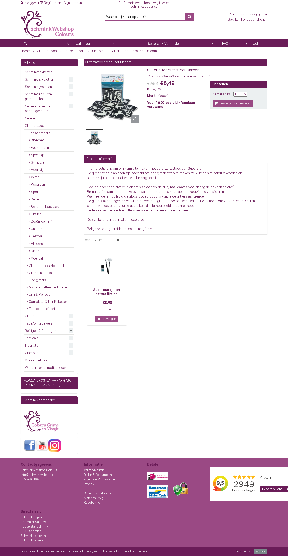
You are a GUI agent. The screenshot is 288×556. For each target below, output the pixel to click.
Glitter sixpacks (40, 273)
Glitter (29, 316)
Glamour (31, 353)
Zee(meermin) (41, 221)
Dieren (35, 199)
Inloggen (30, 3)
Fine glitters (37, 280)
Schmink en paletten (34, 517)
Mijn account (73, 3)
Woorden (38, 185)
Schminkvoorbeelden (98, 493)
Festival (37, 236)
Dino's (35, 251)
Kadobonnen (92, 502)
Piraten (36, 214)
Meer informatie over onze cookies (167, 551)
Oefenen (31, 118)
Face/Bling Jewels (38, 323)
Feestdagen (40, 148)
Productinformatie (100, 159)
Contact (252, 44)
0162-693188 (30, 479)
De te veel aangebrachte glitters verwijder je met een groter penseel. (138, 210)
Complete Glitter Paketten (48, 302)
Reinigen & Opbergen (40, 331)
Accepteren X (243, 551)
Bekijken (234, 20)
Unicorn (36, 229)
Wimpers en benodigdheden (46, 368)
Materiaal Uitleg (78, 44)
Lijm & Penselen (40, 294)
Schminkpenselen (33, 540)
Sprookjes (38, 155)
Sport (35, 192)
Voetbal (37, 258)
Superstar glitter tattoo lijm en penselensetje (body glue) (106, 295)
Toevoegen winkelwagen (234, 103)
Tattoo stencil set (42, 309)
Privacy (89, 484)
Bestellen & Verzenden (163, 44)
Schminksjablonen (38, 87)
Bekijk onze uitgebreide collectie (111, 229)
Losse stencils (39, 133)
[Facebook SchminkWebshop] (30, 445)
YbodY (163, 96)
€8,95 (107, 302)
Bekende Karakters (45, 207)
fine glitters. (144, 229)
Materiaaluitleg (94, 498)
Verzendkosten (94, 470)
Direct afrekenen (255, 20)
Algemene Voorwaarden (100, 479)
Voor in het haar (37, 360)
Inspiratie (32, 346)
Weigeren (261, 551)
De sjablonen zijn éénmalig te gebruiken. (117, 220)
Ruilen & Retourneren (98, 474)
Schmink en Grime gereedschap (38, 96)
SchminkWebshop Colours (39, 470)
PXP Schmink (32, 531)
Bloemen (37, 140)
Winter (35, 177)
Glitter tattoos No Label (46, 266)
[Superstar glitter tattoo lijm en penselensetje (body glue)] (107, 266)
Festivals (31, 338)
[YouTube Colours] (42, 445)
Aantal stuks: (222, 94)
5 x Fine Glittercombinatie (48, 287)
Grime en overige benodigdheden (38, 108)
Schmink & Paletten (39, 79)
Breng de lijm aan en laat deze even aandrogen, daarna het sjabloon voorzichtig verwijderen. (156, 192)
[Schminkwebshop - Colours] (47, 24)
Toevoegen (108, 319)
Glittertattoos (35, 126)
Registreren (52, 3)
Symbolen (38, 162)
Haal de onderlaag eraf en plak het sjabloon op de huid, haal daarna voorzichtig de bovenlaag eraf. (160, 187)
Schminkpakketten (39, 72)
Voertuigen (39, 170)
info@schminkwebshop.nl (38, 474)
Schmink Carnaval (35, 522)
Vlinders (37, 244)
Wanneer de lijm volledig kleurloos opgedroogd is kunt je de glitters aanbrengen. (146, 196)
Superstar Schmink (35, 526)
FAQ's (226, 44)
